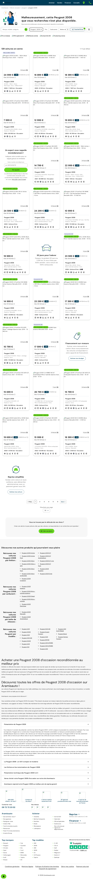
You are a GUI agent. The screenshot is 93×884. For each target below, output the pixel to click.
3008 (35, 850)
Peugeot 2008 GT (45, 553)
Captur (36, 857)
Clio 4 (56, 845)
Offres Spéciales (59, 821)
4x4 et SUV (57, 816)
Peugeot (5, 845)
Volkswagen (7, 855)
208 (35, 843)
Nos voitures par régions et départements (59, 827)
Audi (4, 857)
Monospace (37, 826)
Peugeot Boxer (62, 634)
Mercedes (23, 855)
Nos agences (7, 819)
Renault (5, 843)
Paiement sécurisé (82, 866)
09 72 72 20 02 (8, 807)
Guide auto (57, 824)
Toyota (22, 857)
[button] (41, 29)
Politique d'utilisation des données (47, 866)
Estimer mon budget (77, 358)
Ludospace (37, 828)
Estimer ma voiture (16, 492)
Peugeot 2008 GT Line (47, 561)
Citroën (5, 848)
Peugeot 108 (25, 647)
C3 (34, 852)
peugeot (24, 8)
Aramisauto (4, 8)
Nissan (5, 860)
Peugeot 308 (26, 635)
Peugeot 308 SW (27, 638)
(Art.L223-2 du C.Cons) (19, 179)
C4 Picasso (37, 855)
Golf (55, 848)
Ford (21, 850)
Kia (21, 848)
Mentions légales (27, 866)
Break (35, 824)
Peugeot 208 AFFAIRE (46, 643)
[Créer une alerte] (3, 876)
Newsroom (6, 828)
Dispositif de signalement (47, 869)
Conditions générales (12, 866)
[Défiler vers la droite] (67, 29)
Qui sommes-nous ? (9, 816)
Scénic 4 (56, 855)
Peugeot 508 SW (45, 629)
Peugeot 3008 (26, 632)
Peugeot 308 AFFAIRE (46, 646)
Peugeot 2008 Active (28, 553)
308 (35, 848)
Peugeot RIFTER (44, 640)
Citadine (36, 816)
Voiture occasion (15, 8)
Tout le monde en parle (10, 826)
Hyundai (23, 845)
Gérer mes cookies (67, 866)
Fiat (21, 843)
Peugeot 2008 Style (46, 574)
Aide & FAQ (6, 824)
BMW (22, 852)
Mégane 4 (57, 852)
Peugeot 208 (26, 629)
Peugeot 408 (26, 644)
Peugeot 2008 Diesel (28, 596)
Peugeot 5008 (26, 641)
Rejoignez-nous (8, 821)
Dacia (5, 852)
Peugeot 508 (44, 637)
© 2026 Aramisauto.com (46, 875)
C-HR (56, 843)
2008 (35, 845)
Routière (36, 821)
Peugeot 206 (44, 649)
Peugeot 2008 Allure (28, 561)
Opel (4, 850)
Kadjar (56, 850)
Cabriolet (57, 819)
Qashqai (56, 857)
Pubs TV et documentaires (11, 831)
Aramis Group (7, 833)
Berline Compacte (39, 819)
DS (21, 860)
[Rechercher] (26, 29)
